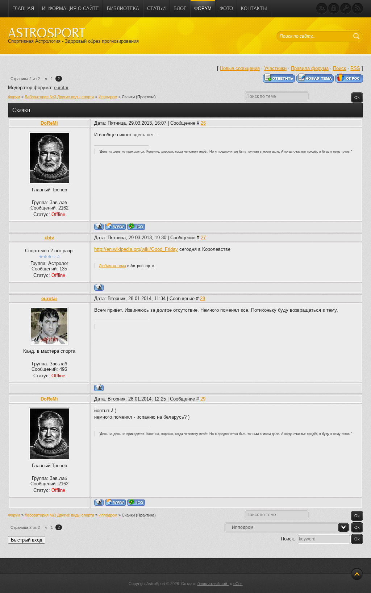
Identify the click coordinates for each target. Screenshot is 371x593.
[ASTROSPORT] (46, 32)
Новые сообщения (240, 68)
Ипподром (108, 97)
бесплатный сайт (213, 583)
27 (203, 237)
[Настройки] (345, 8)
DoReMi (49, 123)
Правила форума (310, 68)
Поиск (339, 68)
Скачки (128, 97)
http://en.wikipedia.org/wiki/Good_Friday (136, 249)
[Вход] (333, 8)
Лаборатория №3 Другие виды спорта (59, 97)
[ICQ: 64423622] (136, 226)
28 (202, 298)
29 (202, 399)
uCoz (238, 583)
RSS (355, 68)
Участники (275, 68)
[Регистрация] (321, 8)
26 (203, 123)
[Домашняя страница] (115, 226)
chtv (49, 237)
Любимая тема (112, 266)
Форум (14, 97)
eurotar (61, 87)
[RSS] (357, 8)
